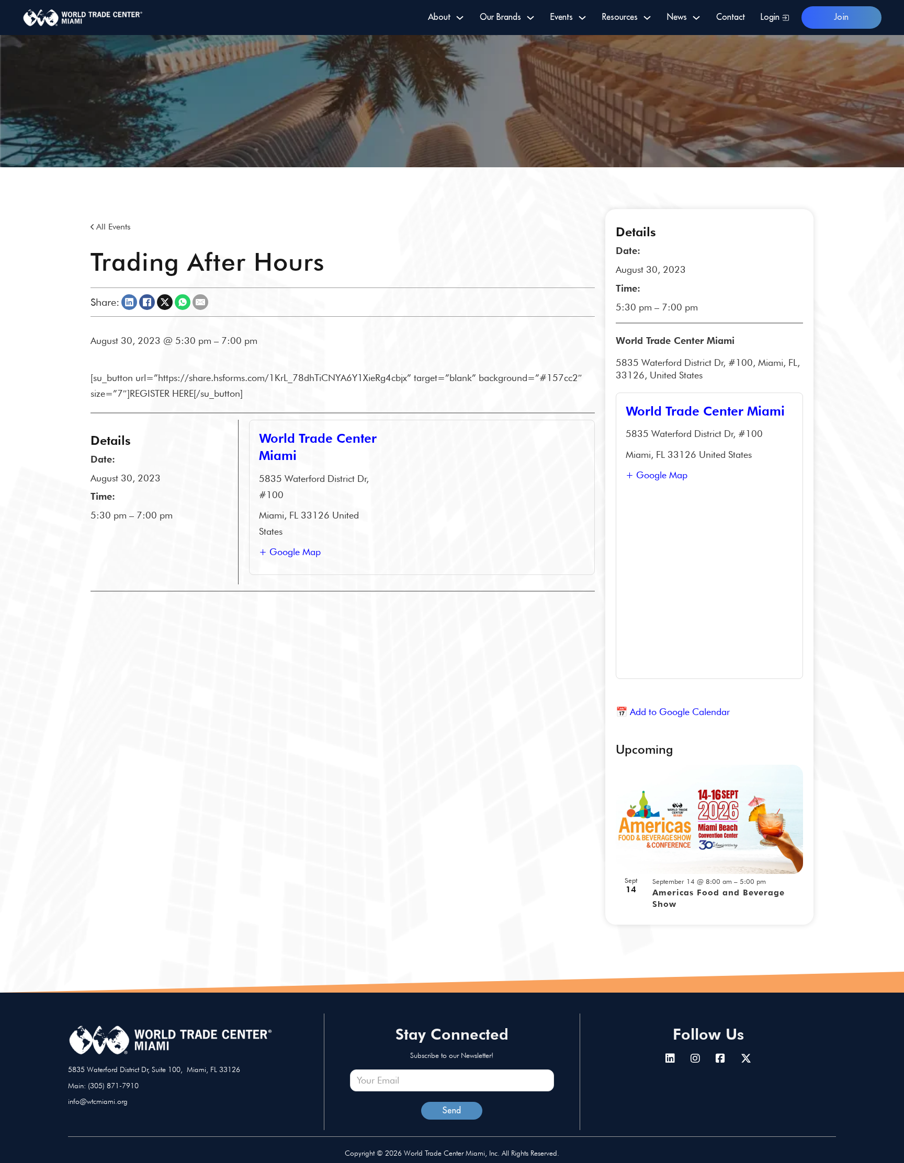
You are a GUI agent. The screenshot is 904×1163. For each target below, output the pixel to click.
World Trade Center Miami (705, 411)
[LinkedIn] (129, 302)
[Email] (200, 302)
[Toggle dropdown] (460, 18)
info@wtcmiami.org (98, 1101)
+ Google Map (290, 551)
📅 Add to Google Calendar (673, 711)
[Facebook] (147, 302)
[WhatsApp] (182, 302)
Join (841, 17)
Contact (730, 17)
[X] (165, 302)
